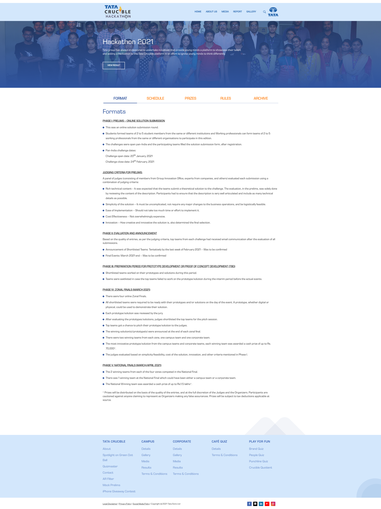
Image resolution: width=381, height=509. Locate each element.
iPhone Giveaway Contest (119, 491)
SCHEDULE (155, 99)
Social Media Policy (141, 504)
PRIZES (190, 99)
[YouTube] (267, 504)
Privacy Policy (125, 504)
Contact (108, 473)
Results (146, 467)
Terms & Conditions (154, 474)
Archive (261, 99)
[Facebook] (249, 504)
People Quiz (256, 455)
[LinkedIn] (261, 504)
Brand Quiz (256, 449)
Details (146, 449)
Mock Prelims (111, 485)
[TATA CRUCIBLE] (117, 12)
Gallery (146, 455)
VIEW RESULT (113, 65)
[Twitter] (255, 504)
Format (120, 99)
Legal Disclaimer (110, 504)
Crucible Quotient (260, 467)
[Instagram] (273, 504)
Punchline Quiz (258, 461)
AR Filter (108, 479)
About (107, 449)
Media (145, 461)
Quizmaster (110, 466)
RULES (225, 99)
